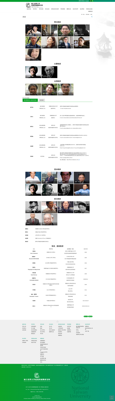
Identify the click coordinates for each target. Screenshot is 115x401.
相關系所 (42, 354)
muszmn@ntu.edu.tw (67, 137)
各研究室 (69, 326)
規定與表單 (75, 9)
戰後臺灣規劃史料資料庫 (44, 345)
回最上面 (90, 316)
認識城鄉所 (33, 326)
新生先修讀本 (52, 329)
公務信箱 (66, 365)
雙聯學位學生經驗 (80, 334)
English (87, 0)
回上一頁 (86, 316)
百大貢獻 (33, 328)
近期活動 (24, 329)
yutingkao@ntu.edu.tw (67, 157)
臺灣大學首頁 (82, 0)
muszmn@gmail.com (77, 137)
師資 (91, 14)
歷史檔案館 (42, 342)
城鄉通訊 (69, 329)
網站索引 (92, 1)
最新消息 (29, 9)
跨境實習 (78, 332)
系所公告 (24, 326)
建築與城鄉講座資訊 (40, 365)
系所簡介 (35, 9)
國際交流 (69, 9)
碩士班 (50, 326)
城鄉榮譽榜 (33, 331)
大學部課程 (60, 328)
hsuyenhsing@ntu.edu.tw (68, 147)
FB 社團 (42, 356)
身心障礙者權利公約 (58, 365)
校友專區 (82, 9)
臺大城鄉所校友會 (49, 365)
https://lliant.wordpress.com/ (72, 159)
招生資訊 (47, 9)
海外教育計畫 (43, 358)
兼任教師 (42, 100)
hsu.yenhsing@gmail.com (79, 147)
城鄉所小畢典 (25, 340)
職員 (41, 328)
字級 (91, 1)
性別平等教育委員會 (44, 350)
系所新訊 (24, 328)
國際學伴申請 (43, 360)
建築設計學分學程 (62, 329)
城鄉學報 (69, 331)
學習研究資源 (43, 347)
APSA (77, 331)
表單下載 (87, 331)
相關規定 (87, 326)
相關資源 (90, 11)
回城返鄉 (24, 342)
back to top (111, 397)
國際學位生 (51, 331)
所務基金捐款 (89, 9)
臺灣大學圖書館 (31, 365)
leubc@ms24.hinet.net (77, 117)
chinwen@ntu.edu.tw (67, 117)
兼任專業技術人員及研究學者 (30, 100)
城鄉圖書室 (42, 340)
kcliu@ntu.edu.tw (67, 108)
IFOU (77, 329)
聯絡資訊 (33, 333)
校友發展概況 (34, 329)
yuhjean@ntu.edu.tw (77, 128)
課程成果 (60, 333)
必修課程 (60, 326)
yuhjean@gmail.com (67, 128)
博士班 (50, 328)
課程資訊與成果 (55, 9)
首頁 (83, 14)
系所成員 (41, 9)
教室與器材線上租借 (89, 329)
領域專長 (60, 331)
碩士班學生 (42, 329)
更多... (41, 361)
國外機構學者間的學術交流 (80, 327)
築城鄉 (68, 328)
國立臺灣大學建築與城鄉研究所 (35, 5)
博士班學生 (42, 331)
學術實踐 (63, 9)
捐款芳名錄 (33, 342)
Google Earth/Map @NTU (43, 353)
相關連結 (60, 335)
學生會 (41, 333)
